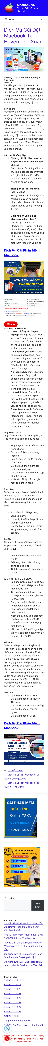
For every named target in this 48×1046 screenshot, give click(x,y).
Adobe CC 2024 (12, 1007)
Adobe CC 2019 (12, 984)
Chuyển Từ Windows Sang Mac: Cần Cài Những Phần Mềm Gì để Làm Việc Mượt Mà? (23, 927)
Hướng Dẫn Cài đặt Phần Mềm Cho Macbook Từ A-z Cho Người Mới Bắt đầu (23, 946)
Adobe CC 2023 (12, 1002)
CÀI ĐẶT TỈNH (15, 770)
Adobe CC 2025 (12, 1011)
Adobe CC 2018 (12, 980)
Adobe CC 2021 (12, 993)
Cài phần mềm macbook (17, 1020)
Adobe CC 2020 (12, 989)
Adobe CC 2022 (12, 998)
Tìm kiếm (9, 898)
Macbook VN (26, 5)
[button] (42, 19)
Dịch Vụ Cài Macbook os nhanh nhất (23, 1025)
